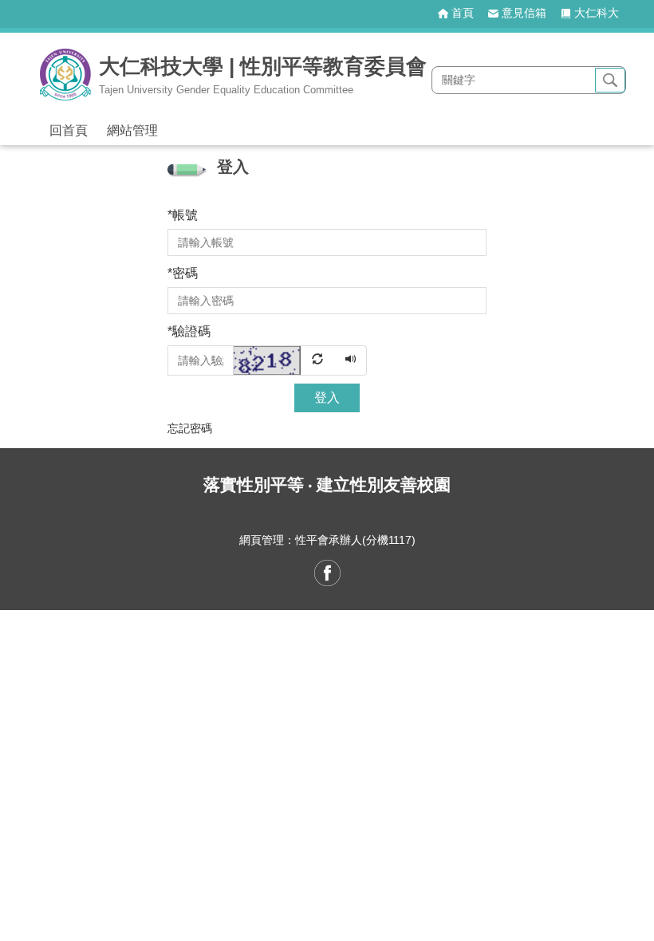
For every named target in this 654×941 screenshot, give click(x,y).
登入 (327, 397)
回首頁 (68, 130)
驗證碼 (189, 331)
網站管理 (132, 130)
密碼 (182, 273)
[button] (285, 359)
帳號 (182, 215)
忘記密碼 (189, 428)
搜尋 (610, 80)
